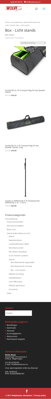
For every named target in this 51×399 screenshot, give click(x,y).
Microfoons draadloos (18, 251)
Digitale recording (16, 274)
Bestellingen (12, 325)
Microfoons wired (16, 248)
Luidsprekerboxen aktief (19, 244)
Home (7, 22)
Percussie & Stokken (15, 225)
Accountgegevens (14, 333)
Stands (12, 25)
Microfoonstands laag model (22, 262)
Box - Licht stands (18, 270)
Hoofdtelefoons (15, 278)
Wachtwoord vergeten (16, 339)
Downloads (11, 328)
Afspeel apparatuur (17, 285)
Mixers (11, 236)
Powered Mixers (15, 240)
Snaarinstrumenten (15, 222)
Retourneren (12, 336)
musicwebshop (16, 22)
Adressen (11, 331)
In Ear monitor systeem (18, 255)
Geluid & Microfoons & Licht (18, 233)
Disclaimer (27, 395)
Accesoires (13, 289)
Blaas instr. (11, 229)
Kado (9, 293)
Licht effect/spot (15, 281)
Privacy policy (40, 395)
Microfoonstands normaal (21, 266)
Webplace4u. (17, 395)
